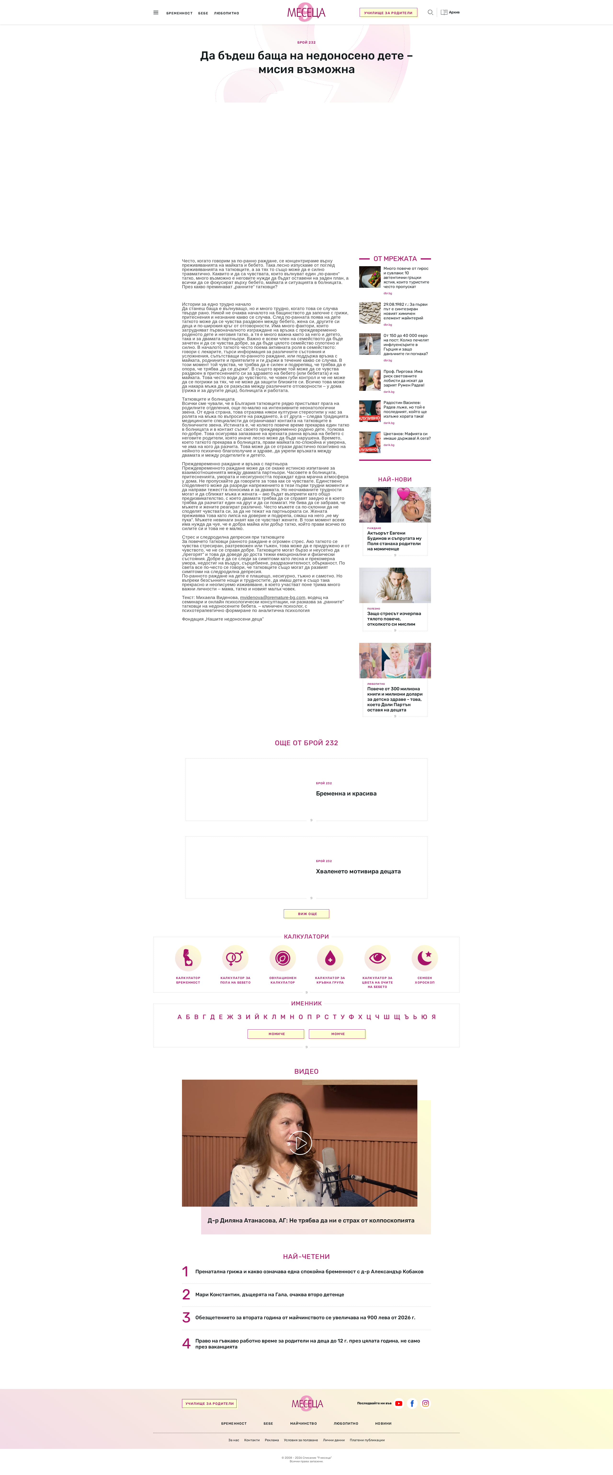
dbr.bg (388, 293)
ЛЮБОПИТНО (346, 1424)
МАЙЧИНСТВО (303, 1424)
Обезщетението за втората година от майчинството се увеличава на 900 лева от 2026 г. (305, 1317)
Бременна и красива (346, 793)
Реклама (272, 1440)
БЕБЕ (268, 1424)
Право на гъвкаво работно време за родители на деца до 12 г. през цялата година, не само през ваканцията (307, 1344)
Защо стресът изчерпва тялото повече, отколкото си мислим (394, 619)
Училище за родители (388, 13)
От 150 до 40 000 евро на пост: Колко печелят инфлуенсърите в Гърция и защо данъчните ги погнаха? (406, 344)
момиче (277, 1034)
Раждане (374, 528)
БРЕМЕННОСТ (234, 1424)
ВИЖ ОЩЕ (308, 914)
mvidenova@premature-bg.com (272, 597)
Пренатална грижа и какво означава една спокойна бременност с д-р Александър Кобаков (309, 1271)
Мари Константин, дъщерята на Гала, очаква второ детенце (269, 1294)
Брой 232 (306, 43)
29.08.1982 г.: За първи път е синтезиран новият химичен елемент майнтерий (405, 311)
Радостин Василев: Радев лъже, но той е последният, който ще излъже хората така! (405, 409)
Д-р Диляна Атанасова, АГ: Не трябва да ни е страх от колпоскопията (311, 1220)
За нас (233, 1440)
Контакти (252, 1440)
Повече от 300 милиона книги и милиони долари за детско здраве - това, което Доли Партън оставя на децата (395, 699)
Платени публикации (367, 1440)
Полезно (373, 608)
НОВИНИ (383, 1424)
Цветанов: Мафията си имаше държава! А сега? (407, 436)
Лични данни (334, 1440)
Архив (454, 12)
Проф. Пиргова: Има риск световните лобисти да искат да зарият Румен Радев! (404, 378)
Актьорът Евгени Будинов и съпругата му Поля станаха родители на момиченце (394, 541)
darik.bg (389, 391)
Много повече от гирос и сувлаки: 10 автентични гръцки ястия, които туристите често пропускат (406, 277)
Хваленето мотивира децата (358, 871)
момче (338, 1034)
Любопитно (376, 684)
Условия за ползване (301, 1440)
